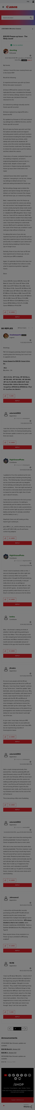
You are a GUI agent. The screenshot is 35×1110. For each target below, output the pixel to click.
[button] (32, 2)
